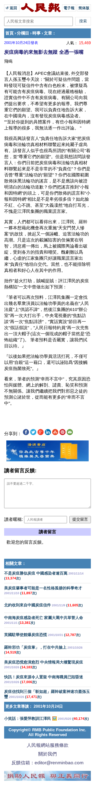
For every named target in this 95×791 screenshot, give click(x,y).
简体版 (83, 8)
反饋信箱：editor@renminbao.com (47, 762)
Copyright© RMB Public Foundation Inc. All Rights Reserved (47, 732)
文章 (48, 33)
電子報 (69, 8)
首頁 (9, 33)
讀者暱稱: (13, 519)
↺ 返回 (12, 8)
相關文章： (15, 563)
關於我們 (47, 754)
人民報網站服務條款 (47, 745)
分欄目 (23, 33)
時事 (36, 33)
